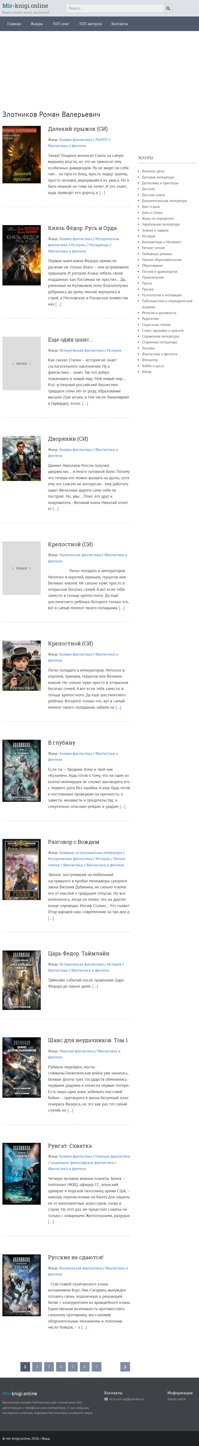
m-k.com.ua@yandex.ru (126, 1399)
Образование (152, 265)
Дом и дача (151, 206)
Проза (147, 283)
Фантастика (73, 864)
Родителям (150, 318)
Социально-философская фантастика (82, 1162)
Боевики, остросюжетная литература (90, 852)
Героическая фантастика (80, 554)
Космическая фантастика (80, 1268)
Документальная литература (164, 200)
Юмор (146, 371)
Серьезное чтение (156, 324)
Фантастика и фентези (67, 145)
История (78, 244)
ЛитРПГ (101, 139)
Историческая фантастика (81, 350)
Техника (148, 348)
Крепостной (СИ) (70, 544)
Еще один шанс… (70, 339)
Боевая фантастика (75, 139)
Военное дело (153, 171)
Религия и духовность (159, 312)
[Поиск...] (168, 8)
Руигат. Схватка (70, 1145)
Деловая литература (158, 177)
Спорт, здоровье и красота (162, 330)
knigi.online (25, 5)
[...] (102, 192)
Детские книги (153, 195)
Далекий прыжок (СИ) (78, 128)
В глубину (61, 742)
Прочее (148, 289)
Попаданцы (99, 244)
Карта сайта (176, 1399)
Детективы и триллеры (160, 183)
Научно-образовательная (162, 259)
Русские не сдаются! (75, 1257)
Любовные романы (157, 254)
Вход (46, 1438)
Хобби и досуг (153, 366)
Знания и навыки (155, 230)
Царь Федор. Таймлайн (78, 953)
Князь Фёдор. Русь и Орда (82, 227)
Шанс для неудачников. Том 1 (88, 1040)
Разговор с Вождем (74, 841)
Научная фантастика (76, 1050)
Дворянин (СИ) (68, 438)
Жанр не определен (158, 218)
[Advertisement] (99, 65)
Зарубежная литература (161, 224)
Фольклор (150, 359)
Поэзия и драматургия (159, 271)
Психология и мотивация (162, 295)
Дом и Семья (152, 212)
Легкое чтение (153, 247)
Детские (148, 189)
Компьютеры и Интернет (161, 242)
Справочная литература (160, 336)
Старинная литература (159, 342)
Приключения (153, 277)
